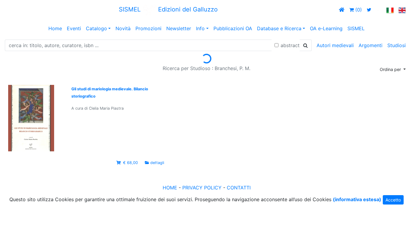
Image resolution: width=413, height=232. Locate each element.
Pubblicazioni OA (232, 28)
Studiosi (396, 45)
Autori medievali (335, 45)
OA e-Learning (326, 28)
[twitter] (369, 10)
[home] (342, 10)
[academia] (379, 10)
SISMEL (356, 28)
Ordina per (391, 69)
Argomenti (370, 45)
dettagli (157, 162)
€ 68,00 (130, 162)
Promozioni (148, 28)
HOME (170, 188)
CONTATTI (239, 188)
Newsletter (178, 28)
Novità (123, 28)
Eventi (74, 28)
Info (200, 28)
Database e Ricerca (279, 28)
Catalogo (96, 28)
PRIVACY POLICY (202, 188)
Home (55, 28)
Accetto (393, 199)
